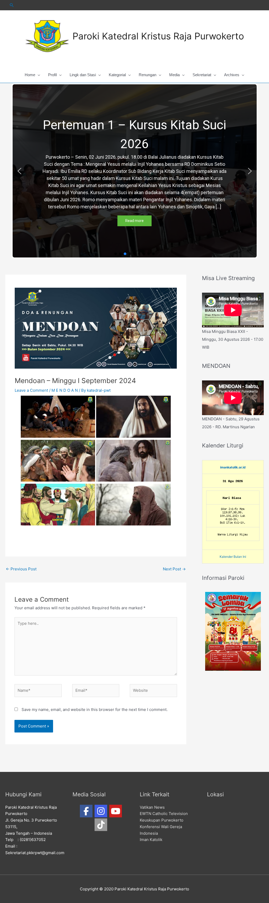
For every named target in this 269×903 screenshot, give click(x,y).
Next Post (174, 568)
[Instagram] (101, 811)
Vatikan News (152, 807)
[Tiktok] (101, 824)
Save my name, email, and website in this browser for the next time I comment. (95, 709)
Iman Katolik (151, 839)
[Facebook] (86, 811)
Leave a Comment (31, 390)
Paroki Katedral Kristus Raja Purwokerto (158, 36)
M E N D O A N (64, 390)
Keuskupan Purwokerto (161, 820)
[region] (134, 171)
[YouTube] (115, 811)
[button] (19, 171)
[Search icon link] (11, 5)
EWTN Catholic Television (164, 813)
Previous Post (21, 568)
